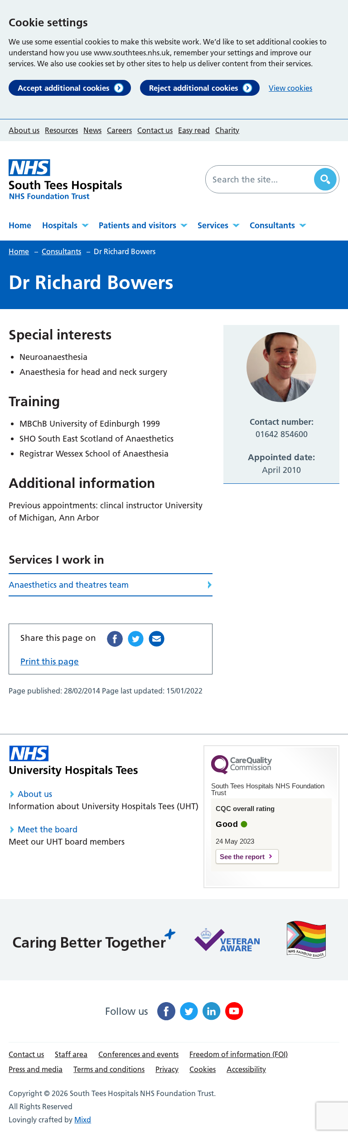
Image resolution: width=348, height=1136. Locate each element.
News (92, 130)
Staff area (71, 1054)
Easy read (194, 130)
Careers (119, 130)
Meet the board (47, 829)
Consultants (272, 225)
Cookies (202, 1069)
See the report (242, 857)
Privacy (167, 1069)
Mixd (82, 1119)
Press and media (36, 1069)
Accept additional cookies (64, 88)
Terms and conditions (109, 1069)
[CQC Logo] (241, 772)
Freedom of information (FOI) (238, 1054)
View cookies (290, 88)
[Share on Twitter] (136, 639)
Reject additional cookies (193, 88)
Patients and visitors (137, 225)
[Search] (325, 179)
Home (20, 225)
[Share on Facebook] (115, 639)
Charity (227, 130)
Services (213, 225)
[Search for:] (261, 179)
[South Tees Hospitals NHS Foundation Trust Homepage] (65, 179)
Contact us (155, 130)
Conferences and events (138, 1054)
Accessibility (246, 1069)
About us (24, 130)
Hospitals (59, 225)
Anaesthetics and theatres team (69, 585)
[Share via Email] (156, 639)
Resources (61, 130)
